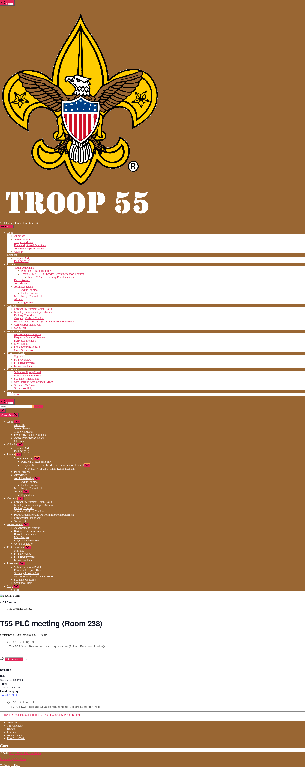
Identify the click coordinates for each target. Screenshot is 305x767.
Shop (10, 391)
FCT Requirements (24, 362)
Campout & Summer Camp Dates (33, 308)
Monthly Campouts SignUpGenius (33, 312)
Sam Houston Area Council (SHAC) (34, 381)
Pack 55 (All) (21, 261)
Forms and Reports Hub (27, 375)
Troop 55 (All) (22, 258)
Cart (16, 394)
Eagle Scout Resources (27, 346)
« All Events (8, 602)
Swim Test (20, 327)
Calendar (12, 254)
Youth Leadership (24, 267)
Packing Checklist (24, 315)
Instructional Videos (25, 365)
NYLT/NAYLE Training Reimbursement (51, 277)
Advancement (15, 331)
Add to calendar (14, 659)
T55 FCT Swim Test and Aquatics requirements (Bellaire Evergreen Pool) (56, 646)
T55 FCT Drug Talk (22, 642)
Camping (12, 305)
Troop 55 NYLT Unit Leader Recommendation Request (52, 273)
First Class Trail (16, 353)
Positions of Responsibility (36, 270)
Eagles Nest (27, 302)
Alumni (18, 299)
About (10, 232)
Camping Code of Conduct (29, 318)
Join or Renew (22, 239)
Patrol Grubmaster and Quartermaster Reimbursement (44, 321)
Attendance (20, 283)
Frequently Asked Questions (30, 245)
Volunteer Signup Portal (27, 372)
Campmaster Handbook (27, 324)
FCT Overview (22, 359)
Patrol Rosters (22, 280)
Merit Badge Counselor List (29, 296)
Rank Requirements (25, 340)
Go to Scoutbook (23, 350)
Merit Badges (21, 343)
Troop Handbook (23, 242)
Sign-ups (19, 356)
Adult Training (29, 289)
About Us (19, 235)
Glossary (19, 251)
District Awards (29, 292)
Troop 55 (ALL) (8, 695)
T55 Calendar (14, 725)
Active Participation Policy (29, 248)
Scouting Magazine (25, 385)
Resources (13, 369)
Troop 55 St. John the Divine (25, 753)
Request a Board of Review (29, 337)
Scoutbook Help (23, 388)
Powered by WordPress (13, 759)
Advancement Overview (27, 334)
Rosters (11, 264)
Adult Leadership (24, 286)
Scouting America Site (26, 378)
